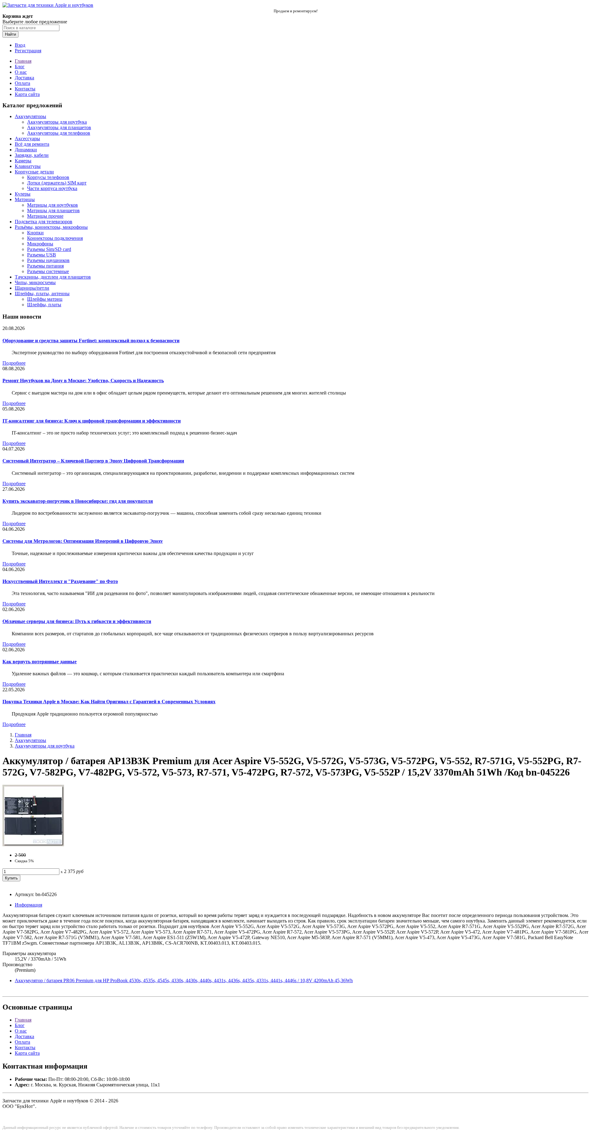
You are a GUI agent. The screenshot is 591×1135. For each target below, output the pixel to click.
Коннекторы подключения (55, 238)
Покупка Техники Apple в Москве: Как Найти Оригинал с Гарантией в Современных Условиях (108, 701)
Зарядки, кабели (32, 155)
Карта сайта (27, 94)
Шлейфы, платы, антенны (42, 293)
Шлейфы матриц (44, 299)
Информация (28, 904)
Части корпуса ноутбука (52, 188)
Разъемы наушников (48, 260)
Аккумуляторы (30, 116)
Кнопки (35, 232)
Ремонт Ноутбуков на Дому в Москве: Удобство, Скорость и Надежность (83, 380)
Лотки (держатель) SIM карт (56, 182)
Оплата (22, 83)
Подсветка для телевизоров (43, 221)
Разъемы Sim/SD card (49, 249)
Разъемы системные (48, 271)
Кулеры (22, 193)
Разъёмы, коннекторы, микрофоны (51, 227)
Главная (23, 61)
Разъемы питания (45, 265)
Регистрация (28, 50)
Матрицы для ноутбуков (52, 205)
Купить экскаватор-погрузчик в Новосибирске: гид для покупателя (77, 501)
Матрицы (25, 199)
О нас (21, 72)
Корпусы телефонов (48, 177)
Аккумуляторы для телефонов (58, 133)
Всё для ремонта (32, 144)
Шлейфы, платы (44, 304)
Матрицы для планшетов (53, 210)
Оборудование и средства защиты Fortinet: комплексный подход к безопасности (90, 340)
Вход (20, 45)
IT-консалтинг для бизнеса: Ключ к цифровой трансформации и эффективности (91, 420)
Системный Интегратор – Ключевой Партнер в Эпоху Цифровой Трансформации (93, 460)
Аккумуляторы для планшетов (59, 127)
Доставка (24, 77)
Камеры (23, 160)
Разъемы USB (41, 254)
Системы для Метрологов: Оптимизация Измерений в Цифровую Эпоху (82, 541)
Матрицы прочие (45, 216)
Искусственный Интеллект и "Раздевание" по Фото (60, 581)
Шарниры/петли (32, 288)
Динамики (26, 149)
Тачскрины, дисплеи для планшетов (53, 277)
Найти (10, 34)
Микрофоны (40, 243)
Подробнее (14, 363)
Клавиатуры (28, 166)
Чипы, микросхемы (35, 282)
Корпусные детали (34, 171)
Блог (20, 66)
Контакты (25, 88)
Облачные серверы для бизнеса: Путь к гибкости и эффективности (76, 621)
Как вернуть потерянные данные (39, 661)
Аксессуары (27, 138)
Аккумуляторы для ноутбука (57, 122)
